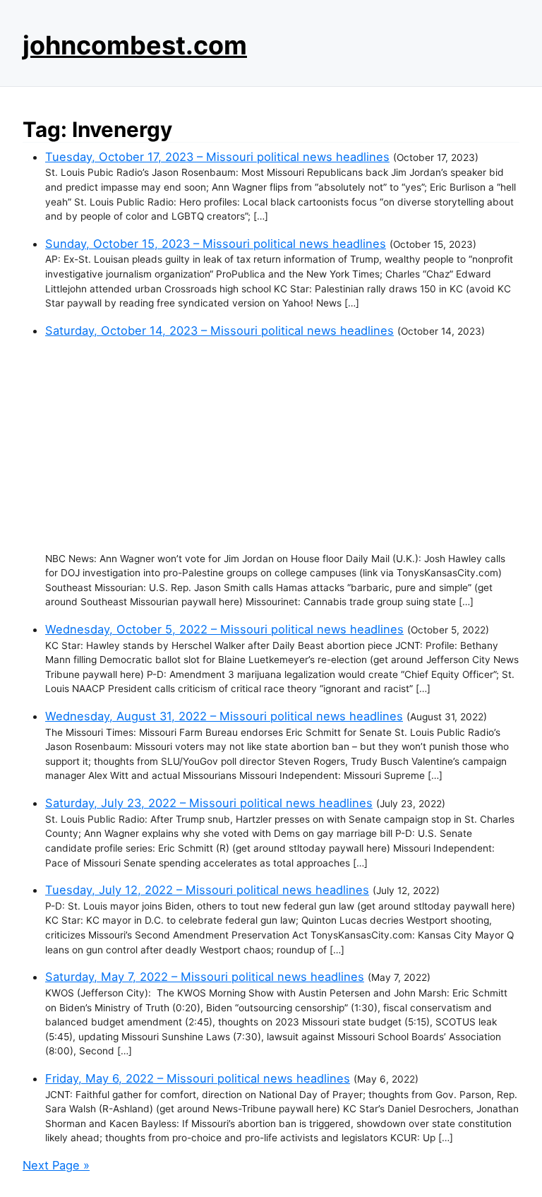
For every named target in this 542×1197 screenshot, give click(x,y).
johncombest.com (135, 45)
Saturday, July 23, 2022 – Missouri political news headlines (209, 803)
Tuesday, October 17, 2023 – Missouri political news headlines (217, 157)
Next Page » (56, 1165)
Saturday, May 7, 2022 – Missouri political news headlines (204, 977)
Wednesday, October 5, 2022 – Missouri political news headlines (224, 629)
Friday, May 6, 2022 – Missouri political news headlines (197, 1078)
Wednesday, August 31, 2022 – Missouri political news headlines (224, 716)
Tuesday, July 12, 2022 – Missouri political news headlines (207, 890)
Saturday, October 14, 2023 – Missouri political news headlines (219, 330)
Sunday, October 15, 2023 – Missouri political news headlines (215, 244)
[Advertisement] (282, 445)
